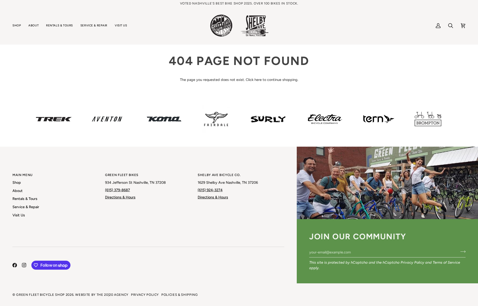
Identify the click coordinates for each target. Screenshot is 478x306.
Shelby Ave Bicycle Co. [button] (219, 175)
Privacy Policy (412, 262)
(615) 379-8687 (117, 190)
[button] (18, 25)
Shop (16, 182)
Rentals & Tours (24, 198)
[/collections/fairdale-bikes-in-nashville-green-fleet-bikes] (216, 119)
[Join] (461, 251)
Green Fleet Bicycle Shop (40, 295)
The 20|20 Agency (112, 295)
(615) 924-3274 (210, 190)
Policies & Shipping (179, 295)
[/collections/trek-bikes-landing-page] (53, 119)
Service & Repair (25, 207)
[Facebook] (14, 265)
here (258, 79)
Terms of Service (446, 262)
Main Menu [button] (22, 175)
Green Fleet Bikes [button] (121, 175)
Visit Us (18, 215)
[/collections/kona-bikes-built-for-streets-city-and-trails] (164, 119)
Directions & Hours (120, 197)
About (17, 190)
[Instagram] (24, 265)
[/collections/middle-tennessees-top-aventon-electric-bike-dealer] (107, 119)
